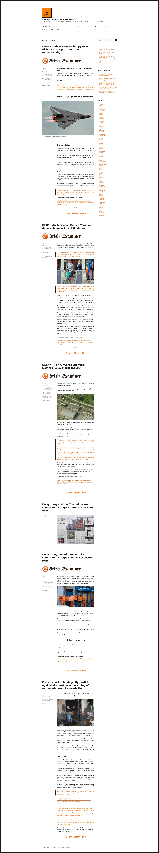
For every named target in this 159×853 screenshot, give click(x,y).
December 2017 (102, 200)
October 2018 (101, 189)
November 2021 (102, 152)
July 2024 (101, 126)
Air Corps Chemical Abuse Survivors (58, 19)
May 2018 (101, 194)
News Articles (45, 69)
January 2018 (101, 199)
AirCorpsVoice (102, 76)
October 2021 (101, 153)
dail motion (44, 74)
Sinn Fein (48, 80)
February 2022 (102, 150)
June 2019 (101, 178)
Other (57, 29)
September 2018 (102, 190)
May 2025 (101, 116)
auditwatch (101, 88)
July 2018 (101, 191)
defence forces (50, 74)
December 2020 (102, 161)
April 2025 (101, 117)
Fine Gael (47, 75)
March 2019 (101, 182)
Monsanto (44, 700)
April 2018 (101, 195)
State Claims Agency (46, 588)
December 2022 (102, 142)
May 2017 (101, 210)
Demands (51, 26)
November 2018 (102, 187)
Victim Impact (45, 29)
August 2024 (101, 125)
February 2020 (102, 172)
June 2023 (101, 138)
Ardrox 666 (48, 696)
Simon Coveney (45, 587)
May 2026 (101, 105)
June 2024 (101, 127)
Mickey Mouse (49, 78)
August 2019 (101, 176)
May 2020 (101, 168)
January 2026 (101, 110)
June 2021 (101, 157)
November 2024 (102, 123)
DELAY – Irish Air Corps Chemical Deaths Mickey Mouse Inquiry (63, 366)
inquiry (50, 75)
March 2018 (101, 197)
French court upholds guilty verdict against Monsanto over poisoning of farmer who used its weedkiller (65, 685)
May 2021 (101, 159)
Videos (52, 29)
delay (43, 75)
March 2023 (101, 140)
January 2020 (101, 173)
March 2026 (101, 108)
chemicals (50, 73)
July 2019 (101, 177)
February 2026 (102, 109)
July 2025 (101, 114)
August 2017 (101, 206)
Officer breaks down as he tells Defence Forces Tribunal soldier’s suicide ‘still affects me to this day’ (107, 56)
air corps (44, 696)
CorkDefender (102, 84)
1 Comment (44, 518)
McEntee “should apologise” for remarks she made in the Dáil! (107, 78)
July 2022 (101, 146)
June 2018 (101, 193)
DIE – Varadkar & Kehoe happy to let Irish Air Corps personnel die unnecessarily (65, 49)
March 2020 (101, 170)
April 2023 (101, 139)
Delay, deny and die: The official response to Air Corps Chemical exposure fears (67, 507)
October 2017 (101, 203)
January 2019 (101, 185)
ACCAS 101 (44, 26)
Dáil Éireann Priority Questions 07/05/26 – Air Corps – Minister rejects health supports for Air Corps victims (107, 82)
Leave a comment (46, 85)
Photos (90, 26)
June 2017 (101, 208)
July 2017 (101, 207)
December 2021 (102, 151)
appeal (46, 73)
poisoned (48, 700)
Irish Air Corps (45, 76)
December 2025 (102, 112)
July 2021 (101, 156)
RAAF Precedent (98, 26)
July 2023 (101, 136)
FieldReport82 (102, 73)
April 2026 (101, 106)
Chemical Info (67, 26)
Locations (84, 26)
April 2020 (101, 169)
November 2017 (102, 202)
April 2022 (101, 148)
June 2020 (101, 167)
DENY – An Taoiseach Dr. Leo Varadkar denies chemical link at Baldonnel (67, 226)
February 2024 (102, 131)
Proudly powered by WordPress (63, 847)
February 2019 (102, 183)
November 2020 (102, 163)
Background (59, 26)
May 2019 (101, 180)
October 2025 (101, 113)
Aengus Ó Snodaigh (46, 71)
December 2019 (102, 174)
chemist (44, 697)
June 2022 (101, 147)
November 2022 (102, 143)
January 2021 (101, 160)
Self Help (106, 26)
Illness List (76, 26)
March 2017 (101, 212)
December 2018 (102, 186)
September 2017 (102, 204)
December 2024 (102, 122)
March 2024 (101, 130)
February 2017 (102, 214)
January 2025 (101, 121)
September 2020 (102, 164)
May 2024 (101, 129)
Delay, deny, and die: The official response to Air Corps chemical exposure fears (67, 557)
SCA (51, 700)
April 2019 (101, 181)
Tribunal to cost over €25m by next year (107, 49)
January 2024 (101, 133)
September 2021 (102, 155)
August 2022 (101, 144)
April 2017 (101, 211)
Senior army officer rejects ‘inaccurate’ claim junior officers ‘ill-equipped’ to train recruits (107, 60)
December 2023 (102, 134)
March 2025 (101, 118)
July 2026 (101, 102)
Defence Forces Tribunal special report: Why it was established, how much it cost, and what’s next (108, 52)
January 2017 (101, 215)
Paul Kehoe (44, 79)
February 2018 (102, 198)
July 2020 (101, 165)
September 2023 (102, 135)
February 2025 (102, 119)
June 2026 (101, 104)
